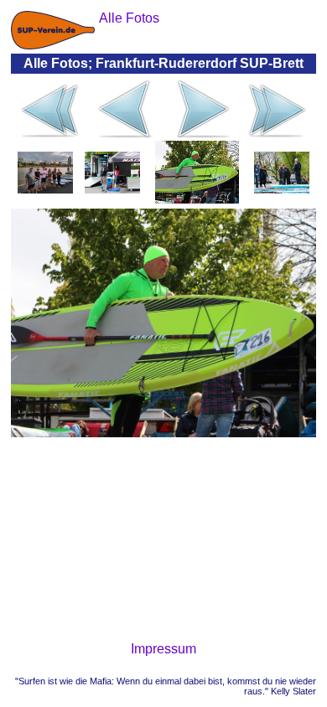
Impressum (163, 649)
